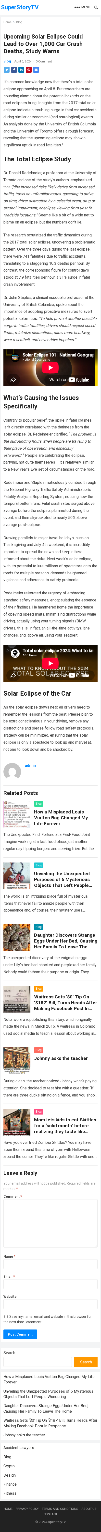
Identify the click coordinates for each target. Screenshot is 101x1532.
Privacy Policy (27, 1509)
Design (9, 1475)
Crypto (9, 1466)
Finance (10, 1484)
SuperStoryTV (20, 7)
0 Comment (44, 61)
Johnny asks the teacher (61, 1058)
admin (30, 765)
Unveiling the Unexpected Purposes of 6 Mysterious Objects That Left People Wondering (62, 882)
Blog (19, 22)
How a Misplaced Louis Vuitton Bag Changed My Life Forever (61, 817)
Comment (12, 1196)
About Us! (89, 1509)
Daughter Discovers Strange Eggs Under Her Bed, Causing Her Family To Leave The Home (65, 943)
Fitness (9, 1493)
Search (9, 1352)
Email (9, 1276)
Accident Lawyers (18, 1447)
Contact (50, 1514)
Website (9, 1297)
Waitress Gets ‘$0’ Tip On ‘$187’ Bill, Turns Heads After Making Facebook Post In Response (65, 1005)
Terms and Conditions (60, 1509)
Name (9, 1256)
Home (7, 22)
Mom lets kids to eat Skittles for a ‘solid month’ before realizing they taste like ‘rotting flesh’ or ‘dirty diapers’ (65, 1131)
